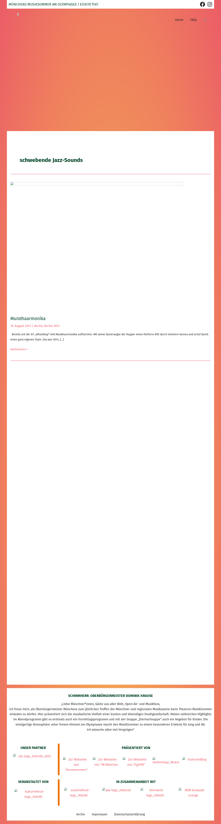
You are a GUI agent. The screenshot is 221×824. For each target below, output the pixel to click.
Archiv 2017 (52, 326)
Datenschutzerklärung (129, 814)
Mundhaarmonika (28, 318)
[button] (205, 20)
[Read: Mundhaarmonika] (96, 246)
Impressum (99, 814)
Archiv (38, 326)
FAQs (193, 20)
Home (179, 20)
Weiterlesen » (18, 349)
